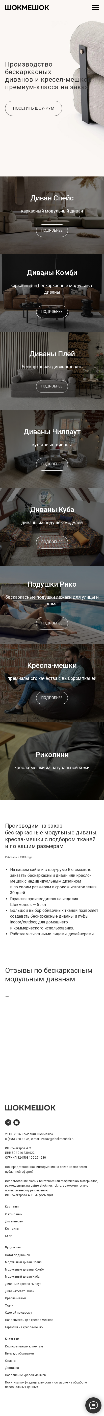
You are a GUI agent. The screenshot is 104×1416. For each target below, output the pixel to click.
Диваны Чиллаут (52, 432)
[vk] (8, 1122)
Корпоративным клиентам (24, 1346)
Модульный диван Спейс (23, 1262)
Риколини (52, 754)
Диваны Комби (52, 272)
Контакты (12, 1228)
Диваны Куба (52, 509)
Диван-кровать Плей (19, 1291)
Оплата (10, 1361)
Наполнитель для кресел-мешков (29, 1320)
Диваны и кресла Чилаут (23, 1284)
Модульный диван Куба (22, 1276)
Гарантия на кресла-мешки (24, 1327)
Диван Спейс (52, 198)
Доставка (12, 1368)
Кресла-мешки (52, 665)
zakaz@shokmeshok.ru (57, 1139)
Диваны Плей (52, 354)
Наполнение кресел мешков (25, 1375)
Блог (8, 1236)
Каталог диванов (17, 1255)
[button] (33, 108)
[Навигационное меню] (95, 7)
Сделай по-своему (18, 1312)
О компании (13, 1214)
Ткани (9, 1305)
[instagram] (16, 1122)
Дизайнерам (14, 1221)
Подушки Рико (52, 584)
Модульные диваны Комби (24, 1269)
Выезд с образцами (19, 1353)
